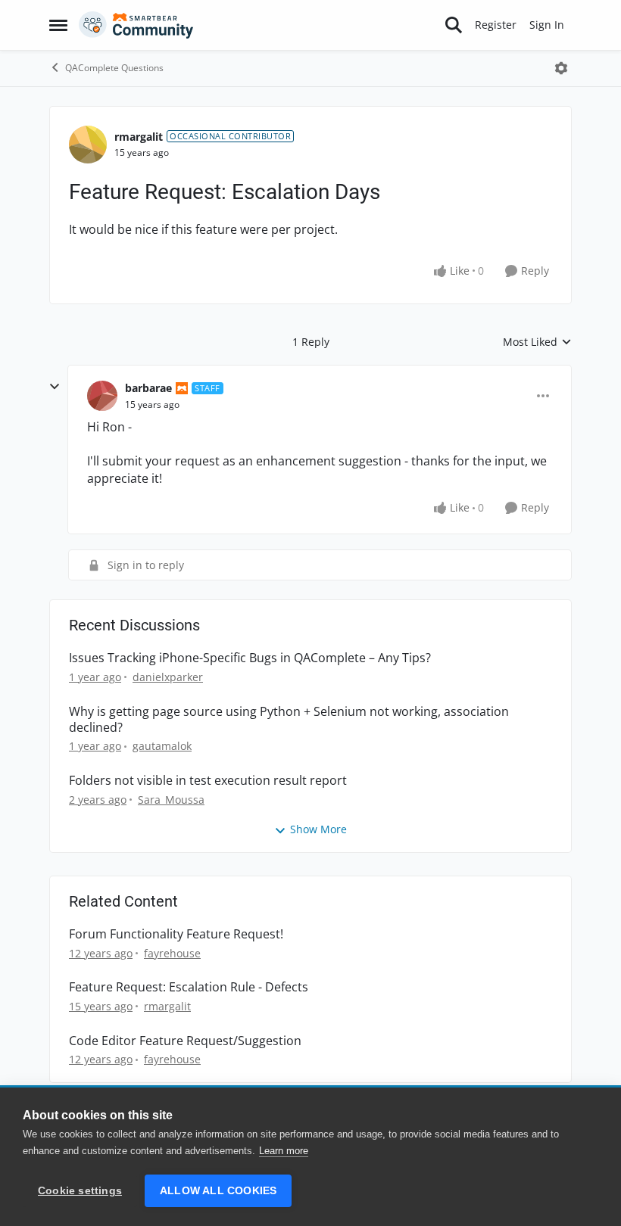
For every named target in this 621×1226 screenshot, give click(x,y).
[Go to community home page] (136, 25)
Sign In (546, 24)
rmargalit (138, 136)
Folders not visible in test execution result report (208, 781)
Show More (318, 829)
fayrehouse (172, 953)
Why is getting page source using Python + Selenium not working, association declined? (289, 720)
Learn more (283, 1150)
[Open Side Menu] (58, 25)
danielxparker (168, 677)
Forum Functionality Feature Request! (176, 934)
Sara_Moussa (171, 799)
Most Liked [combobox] (537, 342)
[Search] (454, 25)
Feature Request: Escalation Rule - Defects (188, 987)
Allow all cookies (218, 1190)
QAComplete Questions (114, 67)
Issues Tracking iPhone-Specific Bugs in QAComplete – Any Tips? (250, 658)
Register (495, 24)
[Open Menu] (561, 68)
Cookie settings (80, 1190)
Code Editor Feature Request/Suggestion (185, 1041)
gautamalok (162, 746)
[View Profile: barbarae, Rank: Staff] (102, 396)
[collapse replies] (54, 387)
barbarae (148, 388)
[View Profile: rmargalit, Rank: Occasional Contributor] (88, 144)
